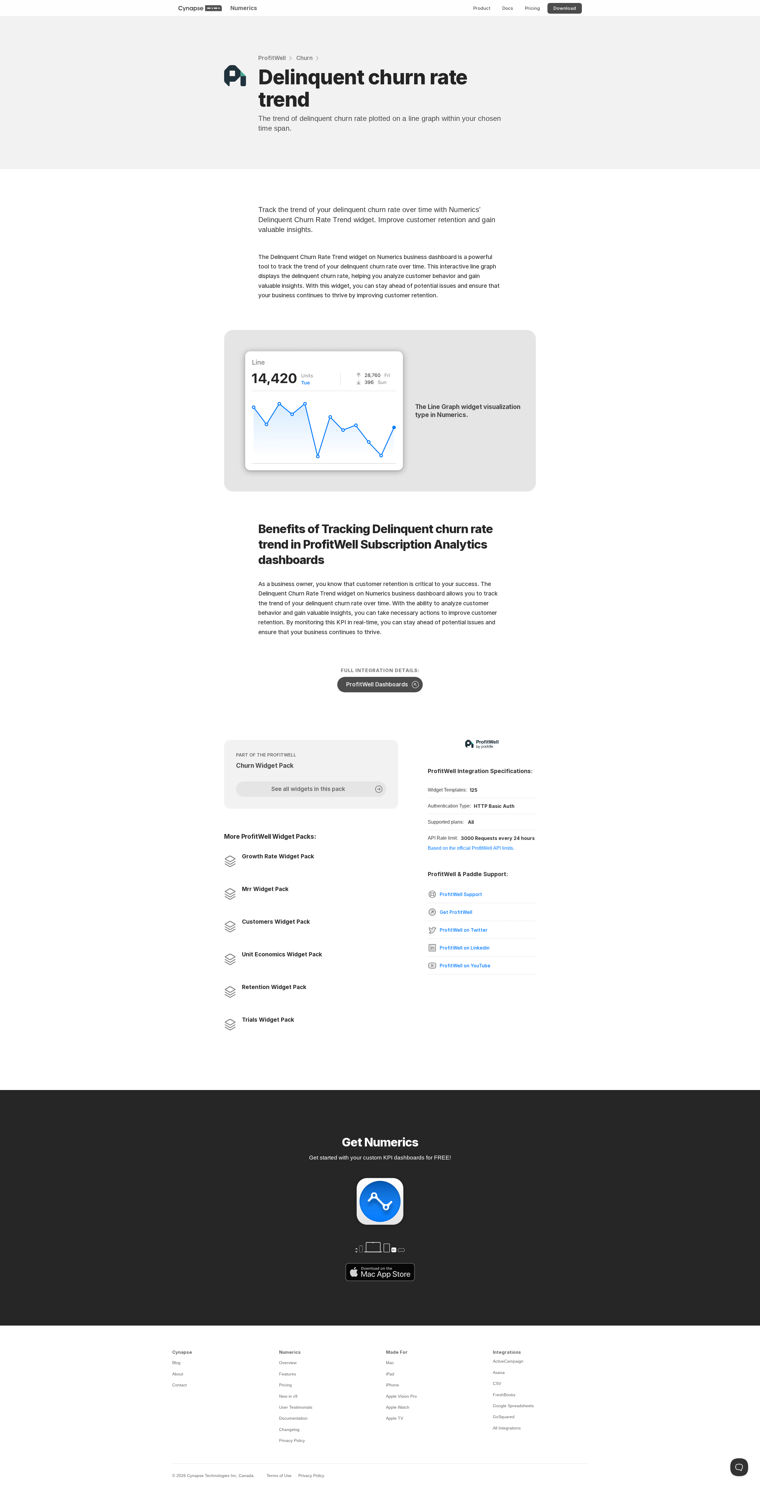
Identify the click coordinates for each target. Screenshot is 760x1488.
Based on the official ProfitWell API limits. (471, 848)
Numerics (243, 8)
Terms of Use (279, 1475)
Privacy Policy (311, 1475)
